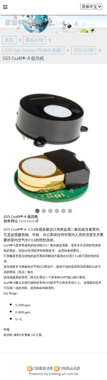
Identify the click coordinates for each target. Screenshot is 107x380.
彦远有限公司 (23, 22)
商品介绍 (34, 39)
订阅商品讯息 (69, 368)
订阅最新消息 (42, 368)
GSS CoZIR (84, 50)
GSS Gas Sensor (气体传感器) (33, 50)
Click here (27, 221)
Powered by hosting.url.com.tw (53, 373)
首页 (9, 39)
